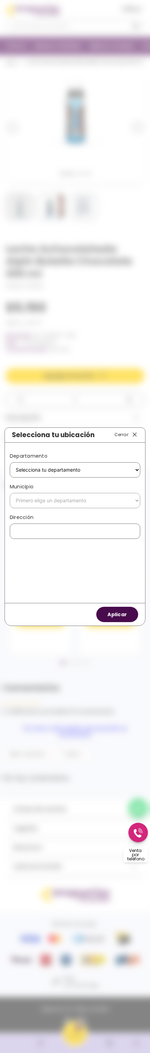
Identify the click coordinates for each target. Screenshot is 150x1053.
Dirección (21, 517)
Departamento (28, 455)
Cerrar (121, 435)
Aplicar (117, 614)
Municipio (21, 486)
